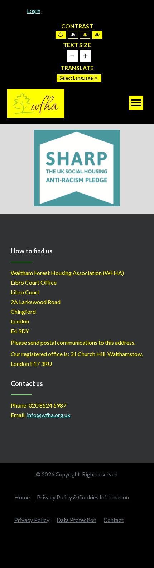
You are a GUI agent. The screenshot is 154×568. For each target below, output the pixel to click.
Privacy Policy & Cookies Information (83, 497)
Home (22, 497)
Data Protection (76, 519)
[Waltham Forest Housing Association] (36, 102)
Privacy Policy (31, 519)
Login (33, 10)
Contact (114, 519)
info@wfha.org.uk (49, 414)
